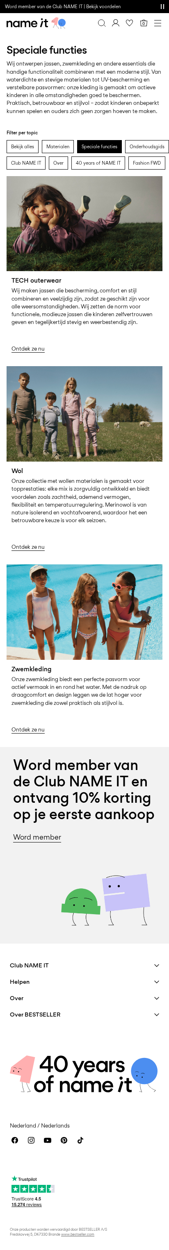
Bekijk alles (22, 146)
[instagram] (31, 1140)
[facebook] (15, 1140)
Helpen (20, 981)
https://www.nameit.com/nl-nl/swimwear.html (83, 569)
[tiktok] (80, 1140)
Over (58, 163)
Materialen (57, 146)
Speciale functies (99, 146)
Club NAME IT (26, 163)
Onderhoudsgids (147, 146)
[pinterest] (64, 1140)
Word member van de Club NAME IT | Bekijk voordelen (63, 6)
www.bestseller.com (77, 1234)
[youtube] (48, 1140)
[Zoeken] (102, 23)
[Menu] (157, 23)
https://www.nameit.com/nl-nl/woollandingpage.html (54, 376)
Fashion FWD (147, 163)
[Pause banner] (162, 6)
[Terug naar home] (36, 23)
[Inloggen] (116, 23)
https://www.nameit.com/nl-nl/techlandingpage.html (54, 186)
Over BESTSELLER (35, 1014)
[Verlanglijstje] (130, 23)
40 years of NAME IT (98, 163)
